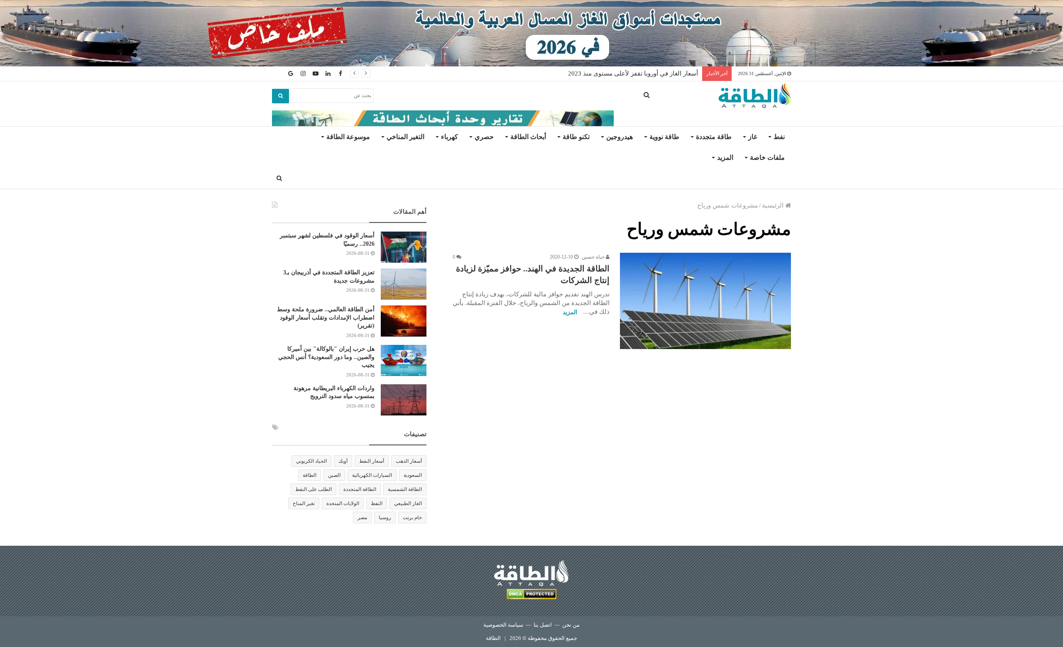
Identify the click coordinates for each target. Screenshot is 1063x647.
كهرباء (449, 136)
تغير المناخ (304, 503)
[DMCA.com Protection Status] (531, 595)
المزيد (725, 157)
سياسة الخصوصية (503, 625)
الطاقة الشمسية (405, 489)
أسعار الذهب (409, 461)
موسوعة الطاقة (348, 136)
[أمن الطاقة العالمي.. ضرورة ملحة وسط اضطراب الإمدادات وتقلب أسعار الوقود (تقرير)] (403, 321)
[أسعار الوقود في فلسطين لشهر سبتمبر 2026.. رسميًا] (403, 247)
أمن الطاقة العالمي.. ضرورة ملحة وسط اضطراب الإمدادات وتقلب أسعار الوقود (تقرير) (326, 317)
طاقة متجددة (714, 136)
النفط (376, 503)
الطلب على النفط (313, 489)
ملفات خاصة (767, 157)
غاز (752, 136)
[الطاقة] (754, 95)
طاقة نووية (664, 136)
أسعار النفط (371, 461)
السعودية (413, 475)
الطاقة (309, 475)
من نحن (571, 625)
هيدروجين (619, 136)
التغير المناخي (405, 136)
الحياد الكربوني (311, 461)
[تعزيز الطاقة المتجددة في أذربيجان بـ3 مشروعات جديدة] (403, 284)
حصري (484, 136)
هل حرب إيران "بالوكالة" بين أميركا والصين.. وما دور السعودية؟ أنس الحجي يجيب (326, 357)
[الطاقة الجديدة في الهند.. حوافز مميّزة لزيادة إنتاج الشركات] (705, 301)
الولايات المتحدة (342, 503)
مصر (362, 517)
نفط (779, 136)
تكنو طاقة (576, 136)
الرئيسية (773, 205)
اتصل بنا (543, 625)
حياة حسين (594, 257)
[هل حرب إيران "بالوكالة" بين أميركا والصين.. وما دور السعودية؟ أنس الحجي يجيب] (403, 360)
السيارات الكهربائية (372, 475)
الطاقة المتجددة (359, 489)
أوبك (343, 461)
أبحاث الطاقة (528, 136)
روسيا (385, 517)
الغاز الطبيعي (408, 503)
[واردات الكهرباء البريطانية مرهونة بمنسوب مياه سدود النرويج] (403, 399)
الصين (334, 475)
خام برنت (412, 517)
